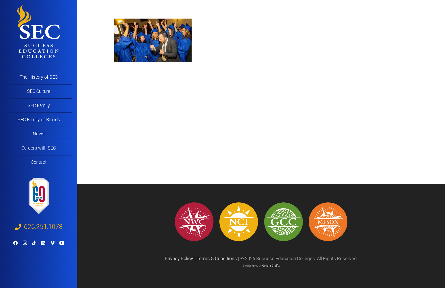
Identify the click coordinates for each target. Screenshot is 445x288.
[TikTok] (34, 243)
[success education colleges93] (238, 221)
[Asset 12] (328, 221)
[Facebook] (15, 243)
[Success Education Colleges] (38, 31)
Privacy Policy (179, 258)
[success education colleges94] (283, 221)
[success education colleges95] (194, 221)
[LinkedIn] (43, 243)
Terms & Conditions (216, 258)
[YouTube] (61, 243)
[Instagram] (24, 243)
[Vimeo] (52, 243)
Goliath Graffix (271, 265)
